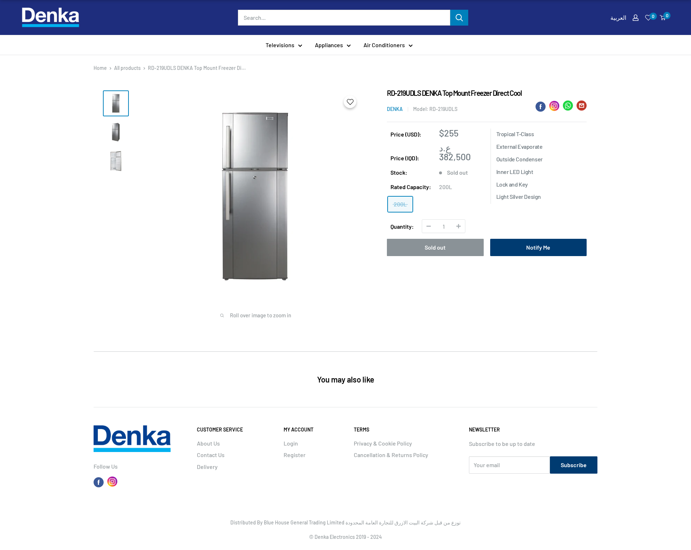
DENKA (395, 109)
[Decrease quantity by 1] (428, 226)
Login (291, 443)
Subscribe (574, 464)
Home (100, 68)
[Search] (459, 18)
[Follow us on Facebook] (99, 481)
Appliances (329, 44)
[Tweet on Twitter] (568, 107)
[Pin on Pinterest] (554, 105)
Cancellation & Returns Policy (391, 454)
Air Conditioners (384, 44)
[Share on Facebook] (541, 106)
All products (127, 68)
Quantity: (402, 226)
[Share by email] (582, 107)
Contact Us (211, 454)
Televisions (280, 44)
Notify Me (538, 247)
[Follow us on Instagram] (112, 481)
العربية (618, 17)
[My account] (635, 17)
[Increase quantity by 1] (458, 226)
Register (295, 454)
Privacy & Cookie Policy (383, 443)
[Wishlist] (648, 17)
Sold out (435, 247)
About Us (208, 443)
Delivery (207, 466)
